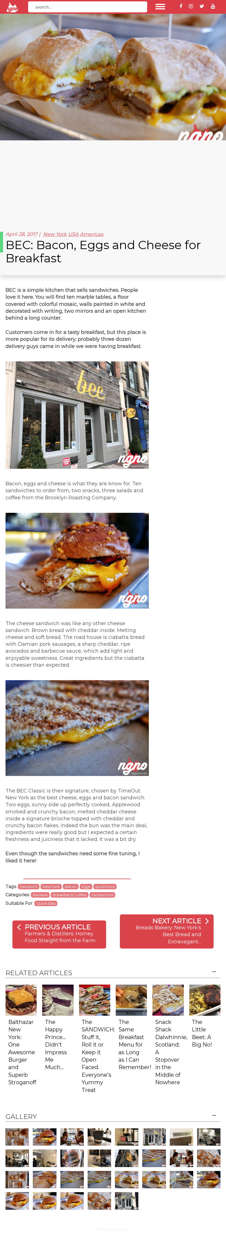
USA (73, 234)
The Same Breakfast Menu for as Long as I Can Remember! (135, 1045)
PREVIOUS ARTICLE (58, 927)
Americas (91, 234)
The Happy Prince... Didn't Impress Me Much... (56, 1045)
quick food (105, 886)
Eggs (86, 886)
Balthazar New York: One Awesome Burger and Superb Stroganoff (22, 1052)
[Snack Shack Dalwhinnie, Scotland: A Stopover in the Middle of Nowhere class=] (168, 999)
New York (55, 234)
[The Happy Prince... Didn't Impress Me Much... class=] (57, 999)
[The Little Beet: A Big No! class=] (204, 999)
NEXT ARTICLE (176, 921)
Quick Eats (45, 903)
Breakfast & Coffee (70, 895)
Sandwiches (102, 895)
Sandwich (28, 886)
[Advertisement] (113, 181)
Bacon (71, 886)
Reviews (40, 895)
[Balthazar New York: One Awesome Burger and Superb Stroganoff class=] (21, 999)
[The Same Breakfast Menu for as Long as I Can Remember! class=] (131, 999)
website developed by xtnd (113, 1229)
